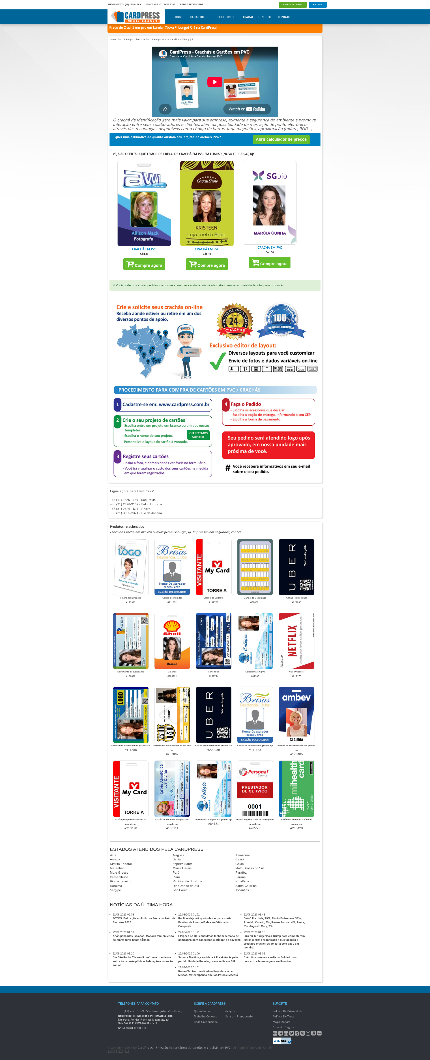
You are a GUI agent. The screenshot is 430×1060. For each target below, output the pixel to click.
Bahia (177, 859)
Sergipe (115, 890)
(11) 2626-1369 (133, 4)
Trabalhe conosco (205, 1016)
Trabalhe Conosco (257, 17)
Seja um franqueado (239, 1016)
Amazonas (242, 855)
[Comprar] (144, 203)
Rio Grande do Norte (187, 881)
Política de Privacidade (288, 1011)
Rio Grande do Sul (186, 886)
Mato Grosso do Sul (249, 868)
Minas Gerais (182, 868)
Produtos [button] (223, 17)
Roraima (116, 886)
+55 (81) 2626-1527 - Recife (130, 509)
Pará (176, 872)
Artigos (230, 1011)
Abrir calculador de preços (281, 139)
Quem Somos (202, 1011)
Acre (113, 855)
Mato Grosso (119, 872)
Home (179, 17)
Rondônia (242, 881)
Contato (284, 17)
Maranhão (117, 868)
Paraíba (241, 872)
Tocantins (242, 890)
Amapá (115, 859)
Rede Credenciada (206, 1022)
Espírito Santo (183, 864)
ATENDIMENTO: (116, 4)
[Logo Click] (136, 16)
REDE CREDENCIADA (191, 4)
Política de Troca (284, 1016)
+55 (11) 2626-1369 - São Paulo (133, 500)
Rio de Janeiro (120, 881)
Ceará (239, 859)
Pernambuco (119, 877)
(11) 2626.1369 (167, 4)
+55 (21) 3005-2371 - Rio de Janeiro (136, 513)
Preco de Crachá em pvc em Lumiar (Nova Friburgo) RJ (165, 39)
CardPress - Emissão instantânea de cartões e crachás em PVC (184, 1047)
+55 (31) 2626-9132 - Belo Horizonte (136, 504)
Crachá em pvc (126, 39)
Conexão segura (283, 1027)
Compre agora (148, 265)
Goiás (239, 864)
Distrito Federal (121, 864)
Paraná (240, 877)
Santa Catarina (246, 886)
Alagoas (178, 855)
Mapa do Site (281, 1022)
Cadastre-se (199, 17)
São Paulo (180, 890)
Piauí (176, 877)
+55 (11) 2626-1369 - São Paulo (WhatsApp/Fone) (150, 1011)
